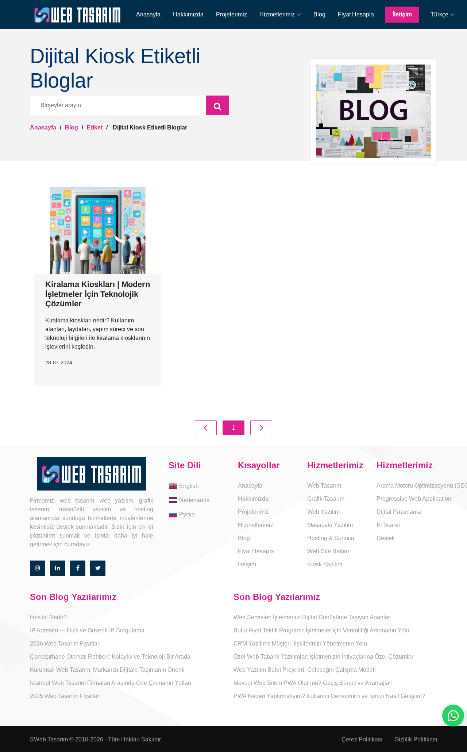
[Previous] (206, 427)
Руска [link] (187, 514)
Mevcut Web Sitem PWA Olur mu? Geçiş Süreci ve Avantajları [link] (313, 683)
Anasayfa (43, 127)
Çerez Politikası (361, 739)
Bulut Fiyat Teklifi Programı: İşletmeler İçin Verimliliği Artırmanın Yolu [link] (321, 630)
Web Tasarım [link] (324, 485)
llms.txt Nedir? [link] (48, 617)
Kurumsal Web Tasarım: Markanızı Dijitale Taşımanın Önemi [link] (107, 670)
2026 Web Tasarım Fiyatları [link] (65, 643)
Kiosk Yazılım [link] (324, 564)
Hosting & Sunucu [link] (330, 538)
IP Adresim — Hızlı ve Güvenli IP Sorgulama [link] (87, 630)
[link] (280, 14)
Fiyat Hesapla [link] (356, 14)
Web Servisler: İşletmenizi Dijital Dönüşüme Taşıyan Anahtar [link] (312, 617)
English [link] (189, 485)
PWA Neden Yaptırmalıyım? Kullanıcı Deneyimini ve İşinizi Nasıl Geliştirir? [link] (329, 696)
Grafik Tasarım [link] (325, 499)
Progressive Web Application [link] (414, 499)
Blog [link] (319, 14)
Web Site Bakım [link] (328, 551)
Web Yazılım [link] (323, 512)
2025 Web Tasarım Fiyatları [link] (65, 696)
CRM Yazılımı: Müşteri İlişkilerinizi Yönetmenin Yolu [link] (300, 643)
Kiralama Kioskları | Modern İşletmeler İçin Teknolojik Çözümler (97, 294)
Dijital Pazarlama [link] (399, 512)
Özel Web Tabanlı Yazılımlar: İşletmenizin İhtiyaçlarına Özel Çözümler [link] (323, 657)
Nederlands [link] (194, 500)
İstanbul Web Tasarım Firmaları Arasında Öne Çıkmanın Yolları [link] (110, 683)
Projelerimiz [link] (231, 14)
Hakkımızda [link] (188, 14)
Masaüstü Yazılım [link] (330, 525)
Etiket (95, 127)
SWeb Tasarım (49, 739)
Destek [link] (386, 538)
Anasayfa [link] (148, 14)
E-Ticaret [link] (388, 525)
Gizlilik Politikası (415, 739)
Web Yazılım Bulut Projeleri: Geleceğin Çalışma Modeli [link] (305, 670)
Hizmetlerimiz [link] (255, 525)
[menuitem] (143, 15)
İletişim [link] (402, 14)
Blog (71, 127)
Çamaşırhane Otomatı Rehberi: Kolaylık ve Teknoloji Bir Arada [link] (110, 657)
